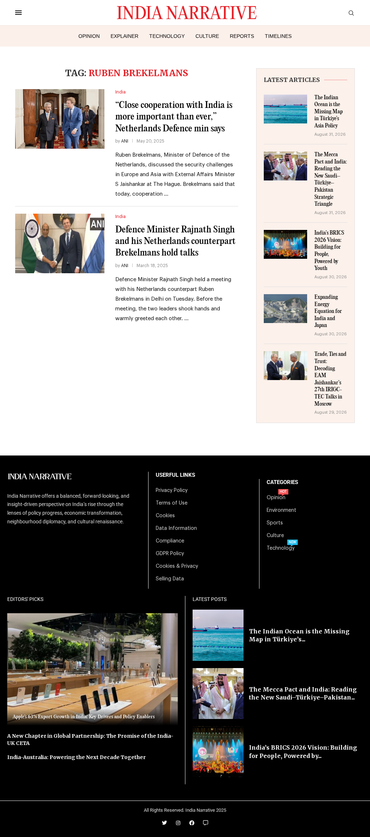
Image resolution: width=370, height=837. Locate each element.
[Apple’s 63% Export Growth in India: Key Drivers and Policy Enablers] (92, 669)
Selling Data (170, 578)
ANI (124, 141)
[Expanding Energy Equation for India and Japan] (285, 308)
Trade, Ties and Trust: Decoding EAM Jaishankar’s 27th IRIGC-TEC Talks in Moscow (330, 379)
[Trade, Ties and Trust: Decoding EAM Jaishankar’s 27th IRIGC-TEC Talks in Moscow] (285, 365)
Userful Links (175, 475)
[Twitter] (164, 823)
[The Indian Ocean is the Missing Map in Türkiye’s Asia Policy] (285, 109)
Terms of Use (172, 503)
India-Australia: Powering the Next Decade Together (76, 757)
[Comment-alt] (206, 823)
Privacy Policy (172, 490)
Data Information (176, 528)
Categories (282, 482)
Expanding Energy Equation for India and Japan (328, 311)
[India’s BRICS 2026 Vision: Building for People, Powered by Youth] (285, 244)
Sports (275, 523)
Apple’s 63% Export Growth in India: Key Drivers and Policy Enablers (84, 716)
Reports (242, 36)
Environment (281, 510)
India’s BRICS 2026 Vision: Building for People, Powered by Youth (329, 251)
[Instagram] (178, 823)
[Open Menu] (18, 12)
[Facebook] (192, 823)
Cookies (165, 515)
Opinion (89, 36)
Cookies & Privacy (177, 566)
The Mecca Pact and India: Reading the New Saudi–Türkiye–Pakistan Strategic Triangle (330, 179)
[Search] (351, 13)
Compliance (170, 541)
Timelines (278, 36)
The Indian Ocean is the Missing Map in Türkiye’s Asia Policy (328, 111)
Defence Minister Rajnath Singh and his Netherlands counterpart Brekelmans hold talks (175, 241)
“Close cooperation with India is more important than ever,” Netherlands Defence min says (173, 117)
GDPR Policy (170, 553)
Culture (207, 36)
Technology (167, 36)
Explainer (124, 36)
